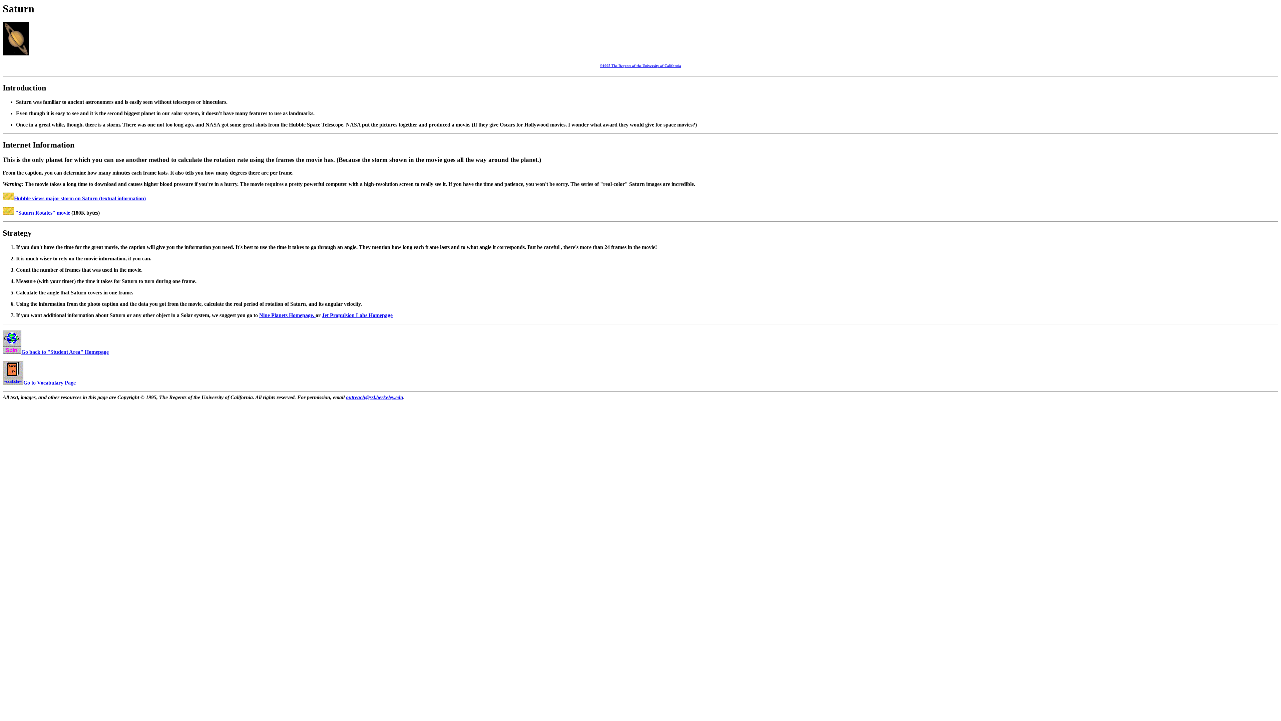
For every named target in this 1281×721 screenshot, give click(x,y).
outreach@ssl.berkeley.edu (374, 397)
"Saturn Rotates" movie (42, 213)
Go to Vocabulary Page (49, 383)
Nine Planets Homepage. (287, 315)
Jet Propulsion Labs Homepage (357, 315)
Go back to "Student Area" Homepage (65, 352)
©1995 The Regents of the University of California (640, 66)
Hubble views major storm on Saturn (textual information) (80, 198)
